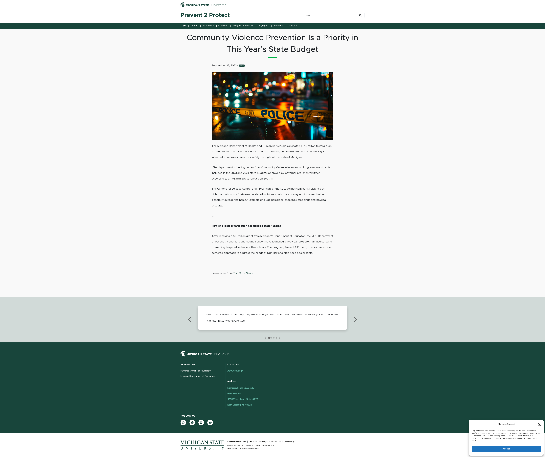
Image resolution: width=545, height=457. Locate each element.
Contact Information (236, 442)
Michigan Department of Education (198, 376)
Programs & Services (243, 26)
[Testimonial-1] (269, 338)
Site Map (253, 442)
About (194, 26)
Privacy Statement (268, 442)
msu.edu (251, 445)
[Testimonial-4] (279, 338)
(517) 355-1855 (238, 445)
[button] (539, 424)
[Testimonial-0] (266, 338)
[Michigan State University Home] (205, 353)
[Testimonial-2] (272, 338)
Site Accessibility (286, 442)
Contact (293, 26)
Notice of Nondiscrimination (265, 445)
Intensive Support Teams (215, 26)
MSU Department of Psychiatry (196, 371)
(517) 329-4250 (235, 371)
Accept (506, 449)
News (242, 65)
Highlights (264, 26)
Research (278, 26)
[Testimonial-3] (275, 338)
